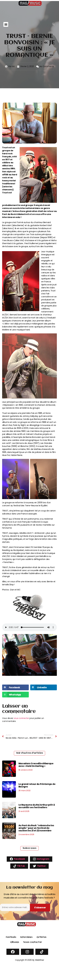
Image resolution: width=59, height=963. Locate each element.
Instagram (42, 858)
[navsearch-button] (53, 24)
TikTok (21, 865)
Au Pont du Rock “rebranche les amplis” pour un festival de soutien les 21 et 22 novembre (36, 828)
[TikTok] (41, 952)
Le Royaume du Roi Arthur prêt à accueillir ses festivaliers (36, 806)
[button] (5, 24)
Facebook (19, 858)
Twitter (41, 865)
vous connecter (21, 718)
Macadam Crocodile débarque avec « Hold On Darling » (35, 765)
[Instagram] (27, 952)
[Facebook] (12, 952)
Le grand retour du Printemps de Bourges (36, 785)
